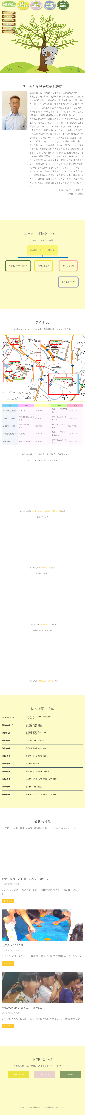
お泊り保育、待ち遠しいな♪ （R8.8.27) (26, 879)
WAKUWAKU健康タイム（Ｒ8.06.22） (23, 1007)
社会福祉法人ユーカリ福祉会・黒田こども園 (46, 511)
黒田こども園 (43, 265)
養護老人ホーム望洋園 (18, 265)
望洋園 (70, 1075)
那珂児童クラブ (68, 282)
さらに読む (8, 901)
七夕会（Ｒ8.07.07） (14, 945)
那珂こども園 (68, 265)
